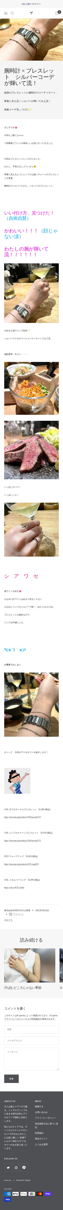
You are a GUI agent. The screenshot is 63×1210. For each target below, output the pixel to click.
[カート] (57, 13)
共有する (8, 920)
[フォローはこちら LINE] (24, 1168)
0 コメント (19, 914)
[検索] (12, 13)
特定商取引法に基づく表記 (46, 1126)
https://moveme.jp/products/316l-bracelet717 (22, 817)
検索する (39, 1106)
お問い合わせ (41, 1112)
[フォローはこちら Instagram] (16, 1168)
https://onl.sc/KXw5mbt (14, 887)
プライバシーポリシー (14, 1019)
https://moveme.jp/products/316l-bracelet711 (22, 840)
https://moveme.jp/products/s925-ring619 (21, 864)
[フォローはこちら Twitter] (8, 1168)
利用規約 (35, 1019)
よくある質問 (41, 1144)
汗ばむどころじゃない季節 (22, 988)
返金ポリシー (41, 1138)
